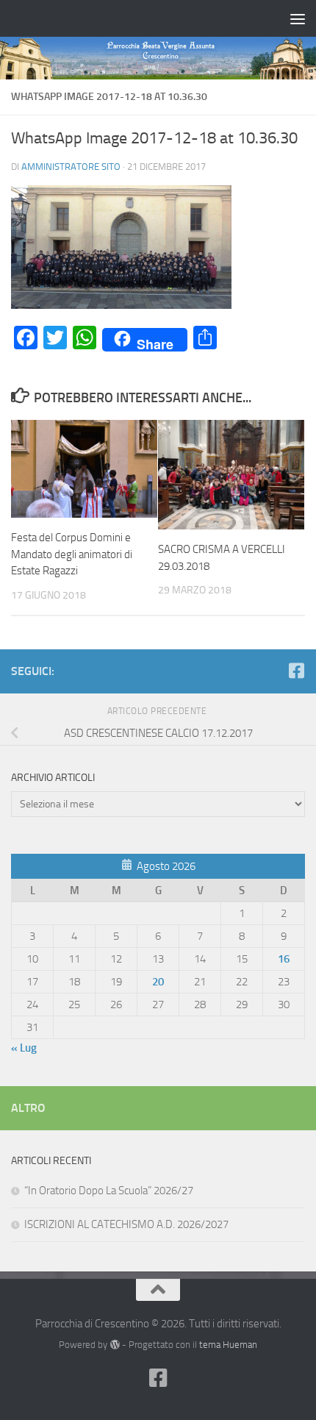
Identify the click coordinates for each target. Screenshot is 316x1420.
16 (284, 959)
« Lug (24, 1048)
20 (158, 981)
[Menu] (297, 18)
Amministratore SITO (71, 166)
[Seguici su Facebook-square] (296, 670)
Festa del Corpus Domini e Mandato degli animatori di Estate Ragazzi (71, 554)
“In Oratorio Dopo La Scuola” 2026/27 (108, 1190)
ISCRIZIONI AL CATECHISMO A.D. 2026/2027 (126, 1224)
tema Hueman (228, 1344)
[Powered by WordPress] (114, 1344)
